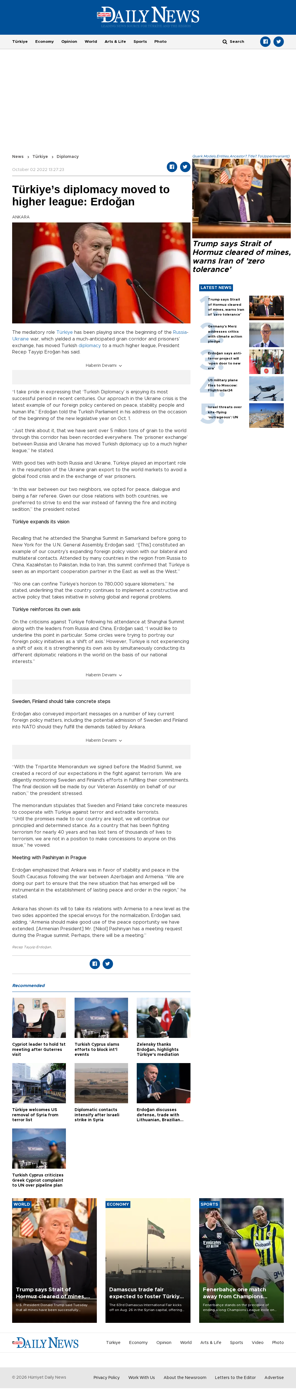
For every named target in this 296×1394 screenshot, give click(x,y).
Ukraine (20, 339)
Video (258, 1343)
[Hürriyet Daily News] (148, 17)
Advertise (274, 1378)
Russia (180, 332)
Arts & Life (115, 42)
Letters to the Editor (235, 1378)
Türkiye (20, 42)
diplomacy (90, 345)
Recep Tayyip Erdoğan (31, 947)
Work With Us (141, 1378)
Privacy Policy (107, 1378)
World (91, 42)
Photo (160, 42)
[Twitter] (278, 41)
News (18, 157)
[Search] (225, 41)
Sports (140, 42)
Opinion (69, 42)
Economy (44, 42)
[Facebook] (265, 41)
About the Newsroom (185, 1378)
